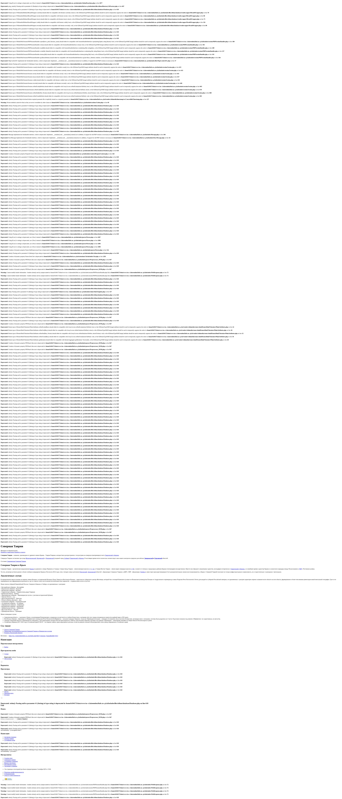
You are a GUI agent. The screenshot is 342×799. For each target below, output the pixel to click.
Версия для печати (10, 763)
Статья (6, 654)
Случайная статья (9, 740)
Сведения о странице (10, 766)
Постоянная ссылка (10, 764)
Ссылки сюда (8, 758)
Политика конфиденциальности (14, 772)
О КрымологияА (9, 774)
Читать (6, 691)
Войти (6, 647)
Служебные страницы (11, 761)
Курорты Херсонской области (13, 633)
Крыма (32, 569)
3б (133, 569)
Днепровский (50, 558)
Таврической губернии (112, 555)
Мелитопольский (31, 558)
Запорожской (148, 558)
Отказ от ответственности (12, 775)
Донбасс (142, 572)
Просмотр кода (8, 693)
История (6, 695)
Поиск (3, 709)
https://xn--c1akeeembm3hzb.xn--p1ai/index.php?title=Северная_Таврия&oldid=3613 (33, 636)
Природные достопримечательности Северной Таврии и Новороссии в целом (28, 631)
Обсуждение (8, 658)
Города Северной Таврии (12, 629)
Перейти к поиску (19, 552)
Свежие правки (9, 738)
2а (93, 569)
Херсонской (158, 558)
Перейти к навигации (7, 552)
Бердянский (40, 558)
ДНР (300, 569)
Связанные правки (10, 760)
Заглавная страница (10, 737)
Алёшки (66, 558)
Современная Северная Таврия (16, 561)
